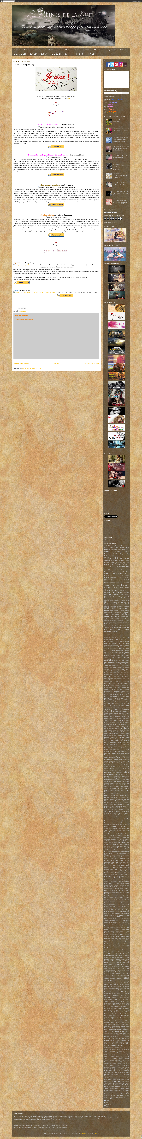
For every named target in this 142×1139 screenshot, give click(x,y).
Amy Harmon (116, 662)
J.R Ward (126, 808)
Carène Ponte (119, 707)
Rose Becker (114, 1012)
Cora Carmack (108, 730)
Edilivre (114, 556)
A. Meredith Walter (109, 637)
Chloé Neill (108, 718)
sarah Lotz (126, 1097)
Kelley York (122, 862)
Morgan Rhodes (112, 968)
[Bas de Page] (141, 1138)
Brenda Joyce (116, 696)
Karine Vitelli (116, 853)
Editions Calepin (124, 560)
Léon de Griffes (112, 915)
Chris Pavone (117, 718)
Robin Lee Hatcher (123, 1008)
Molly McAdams (120, 962)
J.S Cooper (107, 809)
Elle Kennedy (112, 748)
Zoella (124, 1095)
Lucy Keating (122, 908)
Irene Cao (109, 802)
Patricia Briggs (114, 988)
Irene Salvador (115, 802)
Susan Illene (107, 1058)
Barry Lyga (112, 687)
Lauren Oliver (113, 881)
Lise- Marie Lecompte (121, 899)
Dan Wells (126, 735)
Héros (59, 50)
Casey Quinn (126, 707)
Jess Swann (126, 830)
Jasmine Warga (116, 819)
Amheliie (108, 659)
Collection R (109, 554)
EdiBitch (107, 556)
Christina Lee (114, 722)
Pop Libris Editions (117, 614)
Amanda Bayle (118, 654)
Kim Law (126, 867)
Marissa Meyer (120, 936)
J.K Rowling (120, 808)
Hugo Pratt (126, 799)
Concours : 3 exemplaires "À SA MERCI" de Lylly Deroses (120, 193)
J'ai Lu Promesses (115, 596)
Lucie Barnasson (113, 906)
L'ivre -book (112, 598)
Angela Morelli (120, 671)
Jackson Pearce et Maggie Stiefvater (114, 811)
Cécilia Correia (108, 732)
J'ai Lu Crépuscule (113, 594)
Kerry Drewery (116, 865)
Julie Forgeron (112, 844)
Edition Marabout (123, 556)
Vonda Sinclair (108, 1092)
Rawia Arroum (107, 1003)
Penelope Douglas (109, 992)
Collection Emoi (121, 552)
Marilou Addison (124, 931)
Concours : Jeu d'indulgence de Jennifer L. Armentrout (120, 175)
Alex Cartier (119, 645)
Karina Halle (125, 851)
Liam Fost (124, 890)
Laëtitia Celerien (108, 885)
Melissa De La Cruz (123, 950)
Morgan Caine (120, 966)
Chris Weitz (125, 718)
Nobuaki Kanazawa (116, 978)
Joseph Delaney (121, 837)
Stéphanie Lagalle (109, 1056)
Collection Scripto (119, 554)
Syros (121, 618)
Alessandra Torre (111, 645)
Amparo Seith (117, 660)
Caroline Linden (112, 707)
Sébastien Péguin (121, 1063)
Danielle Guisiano (110, 737)
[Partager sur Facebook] (23, 308)
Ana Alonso (118, 665)
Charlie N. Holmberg (114, 716)
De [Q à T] (79, 54)
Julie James (126, 844)
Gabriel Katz (121, 781)
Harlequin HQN (111, 588)
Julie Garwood (120, 844)
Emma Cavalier (119, 755)
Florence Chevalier (114, 774)
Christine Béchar (123, 722)
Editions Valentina (110, 577)
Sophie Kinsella (108, 1047)
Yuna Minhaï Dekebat (119, 1093)
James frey (107, 815)
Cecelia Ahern (113, 713)
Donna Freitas (125, 742)
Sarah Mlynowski (124, 1028)
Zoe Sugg (120, 1095)
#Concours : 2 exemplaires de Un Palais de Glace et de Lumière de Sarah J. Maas (121, 166)
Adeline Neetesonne (112, 643)
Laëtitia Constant (119, 885)
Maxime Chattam (113, 946)
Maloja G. (126, 920)
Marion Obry (119, 934)
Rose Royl (111, 1013)
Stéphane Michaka (109, 1053)
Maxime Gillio (120, 946)
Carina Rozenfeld (115, 703)
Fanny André (108, 772)
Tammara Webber (116, 1067)
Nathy (123, 973)
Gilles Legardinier (115, 790)
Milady (107, 608)
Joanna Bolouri (108, 834)
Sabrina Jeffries (109, 1019)
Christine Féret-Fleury (110, 724)
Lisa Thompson (111, 899)
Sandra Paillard (115, 1022)
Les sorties (22, 311)
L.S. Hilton (111, 874)
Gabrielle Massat (114, 783)
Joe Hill (106, 835)
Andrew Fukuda (124, 667)
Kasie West (123, 853)
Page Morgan (125, 984)
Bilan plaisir (98, 50)
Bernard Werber (116, 693)
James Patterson (124, 813)
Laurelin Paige (112, 880)
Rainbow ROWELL (114, 1001)
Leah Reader (114, 887)
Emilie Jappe (107, 753)
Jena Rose (112, 824)
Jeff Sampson (123, 822)
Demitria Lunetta (114, 740)
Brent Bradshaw (125, 696)
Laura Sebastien (108, 878)
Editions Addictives (113, 558)
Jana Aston (107, 817)
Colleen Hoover (123, 728)
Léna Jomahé (122, 913)
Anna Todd (125, 674)
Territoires (112, 620)
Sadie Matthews (120, 1019)
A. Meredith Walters (120, 637)
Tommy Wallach (112, 1079)
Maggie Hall (112, 920)
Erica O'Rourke (121, 765)
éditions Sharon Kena (119, 629)
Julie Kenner (115, 846)
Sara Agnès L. (116, 1024)
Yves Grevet (113, 1095)
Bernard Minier (125, 691)
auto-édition (117, 622)
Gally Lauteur (124, 785)
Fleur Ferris (122, 772)
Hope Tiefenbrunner (119, 799)
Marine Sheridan (117, 933)
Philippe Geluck (112, 993)
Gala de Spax (114, 785)
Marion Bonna (125, 933)
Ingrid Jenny (124, 801)
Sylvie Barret (115, 1062)
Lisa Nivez (120, 897)
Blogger (96, 1133)
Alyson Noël (108, 654)
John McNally (112, 837)
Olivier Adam (120, 983)
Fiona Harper (116, 772)
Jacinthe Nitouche (123, 809)
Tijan (105, 1077)
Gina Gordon (113, 792)
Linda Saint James (124, 894)
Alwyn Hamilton (124, 652)
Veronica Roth (120, 1085)
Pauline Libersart (123, 990)
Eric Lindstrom (112, 764)
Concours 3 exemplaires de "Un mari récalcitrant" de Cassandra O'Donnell (120, 202)
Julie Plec (123, 846)
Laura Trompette (119, 878)
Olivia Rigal (114, 983)
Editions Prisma (124, 575)
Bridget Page (108, 698)
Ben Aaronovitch (115, 691)
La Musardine (113, 602)
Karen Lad (126, 849)
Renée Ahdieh (125, 1005)
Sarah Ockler (125, 1029)
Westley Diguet (125, 1092)
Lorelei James (123, 901)
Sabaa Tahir (125, 1017)
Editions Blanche (114, 560)
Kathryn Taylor (114, 860)
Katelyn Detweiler (119, 858)
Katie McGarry (124, 860)
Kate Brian (107, 856)
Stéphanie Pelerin (119, 1056)
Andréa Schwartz (108, 669)
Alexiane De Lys (123, 647)
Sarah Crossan (113, 1026)
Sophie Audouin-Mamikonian (112, 1044)
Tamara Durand (121, 1065)
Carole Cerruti (108, 705)
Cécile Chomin (124, 730)
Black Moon (114, 547)
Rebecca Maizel (125, 1003)
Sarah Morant (108, 1029)
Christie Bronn (117, 720)
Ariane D (111, 681)
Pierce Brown (120, 993)
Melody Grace (111, 954)
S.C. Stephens (121, 1015)
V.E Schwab (125, 1081)
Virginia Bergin (120, 1088)
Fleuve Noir (119, 582)
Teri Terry (126, 1070)
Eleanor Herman (112, 746)
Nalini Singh (112, 972)
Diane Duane (108, 742)
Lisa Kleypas (114, 897)
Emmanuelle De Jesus (115, 761)
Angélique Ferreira (114, 672)
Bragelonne (114, 549)
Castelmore (121, 549)
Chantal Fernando (109, 715)
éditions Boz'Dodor (124, 626)
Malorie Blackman (109, 922)
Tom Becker (123, 1077)
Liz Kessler (110, 901)
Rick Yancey (122, 1006)
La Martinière (113, 600)
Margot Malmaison (115, 924)
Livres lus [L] (56, 54)
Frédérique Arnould (109, 779)
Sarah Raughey (108, 1031)
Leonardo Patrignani (113, 888)
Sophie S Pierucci (124, 1047)
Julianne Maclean (108, 842)
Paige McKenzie (108, 986)
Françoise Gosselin (124, 778)
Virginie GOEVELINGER (115, 1090)
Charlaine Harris (119, 715)
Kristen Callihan (108, 873)
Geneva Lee (107, 788)
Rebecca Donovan (116, 1003)
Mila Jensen (115, 961)
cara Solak (116, 1097)
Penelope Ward (119, 992)
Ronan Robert (107, 1012)
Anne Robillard (118, 678)
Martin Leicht (121, 938)
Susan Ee (126, 1056)
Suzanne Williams (114, 1060)
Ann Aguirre (123, 672)
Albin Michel (112, 546)
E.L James (122, 744)
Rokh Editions (121, 616)
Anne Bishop (125, 676)
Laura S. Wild (125, 876)
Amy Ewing (108, 662)
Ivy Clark (112, 806)
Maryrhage (108, 942)
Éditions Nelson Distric (113, 625)
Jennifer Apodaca (119, 824)
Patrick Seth (123, 988)
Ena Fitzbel (112, 763)
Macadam (119, 606)
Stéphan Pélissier (125, 1051)
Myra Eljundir (121, 968)
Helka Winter (121, 797)
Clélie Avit (114, 728)
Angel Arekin (125, 669)
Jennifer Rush (125, 828)
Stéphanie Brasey (116, 1054)
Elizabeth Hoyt (122, 746)
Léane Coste (107, 913)
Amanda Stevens (115, 655)
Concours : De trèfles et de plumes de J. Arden (120, 183)
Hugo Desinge (124, 587)
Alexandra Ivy (113, 647)
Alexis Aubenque (108, 648)
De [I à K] (44, 54)
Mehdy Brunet (121, 948)
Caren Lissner (125, 701)
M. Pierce (126, 915)
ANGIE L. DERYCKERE (116, 639)
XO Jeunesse (108, 622)
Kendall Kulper (112, 864)
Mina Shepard (111, 962)
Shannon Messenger (110, 1036)
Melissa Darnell (112, 950)
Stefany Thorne (116, 1049)
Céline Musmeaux (120, 733)
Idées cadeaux (48, 50)
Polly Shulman (119, 995)
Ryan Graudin (112, 1015)
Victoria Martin (125, 1086)
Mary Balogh (110, 940)
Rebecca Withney (108, 1005)
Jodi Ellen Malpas (124, 834)
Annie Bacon (108, 680)
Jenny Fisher (108, 830)
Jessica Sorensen (109, 832)
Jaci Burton (114, 809)
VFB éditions (118, 620)
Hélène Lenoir (107, 801)
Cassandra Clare (111, 709)
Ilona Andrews (115, 801)
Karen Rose (119, 851)
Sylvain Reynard (125, 1060)
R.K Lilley (113, 997)
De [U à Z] (91, 54)
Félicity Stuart (112, 781)
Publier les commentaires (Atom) (32, 368)
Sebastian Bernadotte (123, 1035)
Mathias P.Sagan (117, 942)
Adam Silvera (121, 641)
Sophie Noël (116, 1047)
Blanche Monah (114, 694)
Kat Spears (112, 855)
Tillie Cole (110, 1078)
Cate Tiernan (122, 711)
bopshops (83, 1133)
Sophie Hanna (107, 1046)
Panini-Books (118, 612)
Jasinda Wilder (108, 819)
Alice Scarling (107, 650)
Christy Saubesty (121, 724)
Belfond (106, 547)
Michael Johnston (109, 957)
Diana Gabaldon (124, 740)
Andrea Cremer (108, 667)
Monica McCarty (122, 964)
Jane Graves (126, 816)
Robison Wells (118, 1010)
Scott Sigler (122, 1033)
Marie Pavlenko (120, 929)
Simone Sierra (112, 1040)
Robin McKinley (108, 1010)
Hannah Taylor (125, 794)
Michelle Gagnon (115, 959)
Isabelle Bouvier (113, 804)
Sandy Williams (108, 1024)
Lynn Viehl (118, 911)
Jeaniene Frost (115, 823)
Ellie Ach (119, 748)
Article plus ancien (91, 363)
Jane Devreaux (116, 817)
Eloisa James (112, 749)
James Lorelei (114, 813)
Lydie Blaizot (122, 910)
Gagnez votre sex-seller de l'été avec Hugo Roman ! (121, 129)
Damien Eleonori (108, 735)
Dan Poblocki (118, 735)
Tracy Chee (110, 1081)
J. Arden (118, 806)
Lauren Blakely (121, 879)
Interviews (86, 50)
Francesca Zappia (113, 778)
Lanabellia (126, 874)
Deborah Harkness (109, 739)
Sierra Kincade (119, 1038)
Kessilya (106, 867)
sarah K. (121, 1097)
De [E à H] (33, 54)
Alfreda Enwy (117, 648)
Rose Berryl (122, 1012)
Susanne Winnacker (118, 1058)
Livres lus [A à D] (20, 54)
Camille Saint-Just (117, 701)
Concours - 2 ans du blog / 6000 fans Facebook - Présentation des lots (121, 139)
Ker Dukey (126, 864)
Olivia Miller (107, 983)
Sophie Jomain (116, 1046)
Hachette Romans (120, 585)
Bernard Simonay (108, 693)
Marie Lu (112, 929)
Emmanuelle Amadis (116, 759)
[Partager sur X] (22, 308)
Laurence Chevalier (114, 883)
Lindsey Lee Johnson (117, 895)
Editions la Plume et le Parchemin (114, 581)
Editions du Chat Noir (123, 577)
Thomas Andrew (109, 1076)
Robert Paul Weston (112, 1008)
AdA (105, 546)
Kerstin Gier (125, 865)
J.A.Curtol (113, 808)
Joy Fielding (119, 839)
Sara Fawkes (125, 1024)
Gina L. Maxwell (123, 792)
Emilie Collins (125, 751)
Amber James (109, 657)
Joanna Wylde (116, 834)
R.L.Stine (119, 997)
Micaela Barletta (124, 955)
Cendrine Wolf (124, 713)
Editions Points (114, 575)
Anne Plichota (108, 678)
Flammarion (112, 582)
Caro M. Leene (125, 703)
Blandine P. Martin (124, 694)
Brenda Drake (108, 696)
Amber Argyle (125, 655)
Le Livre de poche (123, 602)
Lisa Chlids (126, 895)
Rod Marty (126, 1010)
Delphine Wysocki (120, 739)
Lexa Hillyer (122, 888)
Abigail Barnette (113, 641)
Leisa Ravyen (122, 887)
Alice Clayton (125, 648)
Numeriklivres (108, 612)
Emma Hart (107, 759)
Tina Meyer (117, 1077)
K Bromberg (112, 848)
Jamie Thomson (125, 815)
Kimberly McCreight (119, 869)
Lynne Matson (125, 911)
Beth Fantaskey (125, 693)
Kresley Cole (114, 871)
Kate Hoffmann (122, 857)
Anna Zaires (116, 676)
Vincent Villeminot (110, 1088)
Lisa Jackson (107, 897)
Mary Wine (126, 940)
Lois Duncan (116, 901)
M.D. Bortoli (107, 917)
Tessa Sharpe (114, 1072)
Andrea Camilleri (125, 665)
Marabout (126, 606)
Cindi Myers (110, 726)
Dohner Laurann (116, 742)
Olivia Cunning (125, 981)
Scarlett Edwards (114, 1033)
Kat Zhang (117, 855)
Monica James (111, 964)
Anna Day (119, 674)
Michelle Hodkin (124, 959)
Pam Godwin (117, 986)
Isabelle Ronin (122, 804)
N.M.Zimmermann (120, 970)
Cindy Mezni (116, 726)
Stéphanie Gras (125, 1054)
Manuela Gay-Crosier (119, 922)
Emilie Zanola (125, 753)
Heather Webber (120, 795)
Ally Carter (107, 652)
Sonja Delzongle (124, 1042)
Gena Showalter (124, 786)
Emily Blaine (108, 755)
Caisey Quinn (108, 702)
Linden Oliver (107, 895)
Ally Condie (115, 652)
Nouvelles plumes (124, 610)
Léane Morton (115, 913)
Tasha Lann (112, 1070)
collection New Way (114, 624)
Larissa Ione (108, 876)
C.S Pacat (126, 700)
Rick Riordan (115, 1006)
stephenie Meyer (109, 1099)
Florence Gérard (108, 776)
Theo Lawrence (114, 1074)
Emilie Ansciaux (115, 751)
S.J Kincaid (118, 1017)
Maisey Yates (119, 920)
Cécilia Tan (116, 732)
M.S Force (119, 917)
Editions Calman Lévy (110, 562)
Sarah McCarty (114, 1028)
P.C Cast (119, 984)
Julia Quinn (125, 841)
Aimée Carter (121, 643)
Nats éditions (114, 610)
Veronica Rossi (112, 1085)
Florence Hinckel (119, 776)
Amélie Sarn (111, 665)
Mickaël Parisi (107, 961)
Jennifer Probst (117, 828)
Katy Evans (114, 862)
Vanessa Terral (121, 1083)
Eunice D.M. (114, 768)
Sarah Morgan (116, 1029)
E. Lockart (116, 744)
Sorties (76, 50)
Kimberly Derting (108, 869)
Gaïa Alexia (116, 786)
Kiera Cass (112, 867)
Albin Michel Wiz (123, 546)
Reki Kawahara (117, 1005)
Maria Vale (125, 926)
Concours (37, 50)
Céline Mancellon (109, 733)
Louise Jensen (112, 904)
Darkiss (126, 554)
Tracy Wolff (118, 1081)
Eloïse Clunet (121, 749)
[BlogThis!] (20, 308)
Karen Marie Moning (110, 851)
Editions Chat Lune (123, 562)
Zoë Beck (110, 1097)
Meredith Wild (120, 954)
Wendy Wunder (117, 1092)
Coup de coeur (111, 50)
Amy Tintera (111, 664)
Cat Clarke (115, 711)
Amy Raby (123, 662)
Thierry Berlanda (124, 1074)
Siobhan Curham (120, 1040)
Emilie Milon (116, 753)
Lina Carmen (115, 894)
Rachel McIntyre (108, 999)
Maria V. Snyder (116, 926)
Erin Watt (121, 766)
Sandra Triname (125, 1022)
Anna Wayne (108, 676)
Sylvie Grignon (112, 1063)
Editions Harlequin (122, 564)
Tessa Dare (107, 1072)
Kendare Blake (119, 864)
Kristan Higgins (124, 871)
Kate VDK (110, 858)
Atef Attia (119, 683)
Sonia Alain (114, 1042)
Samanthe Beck (122, 1021)
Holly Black (111, 799)
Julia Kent (119, 840)
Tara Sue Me (107, 1069)
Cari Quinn (107, 703)
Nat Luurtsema (120, 972)
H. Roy (117, 794)
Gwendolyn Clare (109, 794)
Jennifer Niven (108, 828)
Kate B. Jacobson (125, 855)
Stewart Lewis (117, 1051)
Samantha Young (113, 1021)
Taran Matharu (121, 1069)
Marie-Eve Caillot (114, 931)
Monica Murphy (109, 966)
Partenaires (124, 50)
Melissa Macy (114, 952)
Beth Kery (106, 694)
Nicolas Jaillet (122, 975)
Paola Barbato (125, 986)
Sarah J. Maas (121, 1026)
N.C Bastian (111, 970)
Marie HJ (123, 927)
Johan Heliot (112, 835)
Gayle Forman (108, 786)
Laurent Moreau (125, 883)
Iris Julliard (122, 802)
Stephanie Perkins (109, 1051)
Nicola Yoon (115, 975)
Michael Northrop (119, 957)
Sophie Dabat (125, 1044)
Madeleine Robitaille (118, 918)
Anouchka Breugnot (119, 679)
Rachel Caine (125, 997)
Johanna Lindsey (121, 835)
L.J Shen (124, 873)
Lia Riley (118, 890)
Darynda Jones (124, 737)
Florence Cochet (125, 774)
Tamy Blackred (125, 1067)
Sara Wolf (107, 1026)
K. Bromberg (121, 848)
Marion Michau (109, 934)
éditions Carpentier (108, 627)
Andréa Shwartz (116, 669)
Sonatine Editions (114, 618)
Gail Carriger (122, 783)
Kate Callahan (113, 856)
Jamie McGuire (115, 815)
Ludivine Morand (114, 910)
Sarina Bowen (119, 1031)
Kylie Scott (116, 873)
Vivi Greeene (126, 1090)
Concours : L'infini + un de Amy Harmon (120, 156)
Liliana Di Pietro (118, 892)
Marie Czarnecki (116, 927)
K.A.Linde (112, 849)
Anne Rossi (126, 678)
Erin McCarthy (113, 766)
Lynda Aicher (111, 911)
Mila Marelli (122, 961)
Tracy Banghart (121, 1079)
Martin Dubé (114, 938)
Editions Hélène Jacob (110, 567)
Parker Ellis (107, 988)
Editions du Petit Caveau (111, 579)
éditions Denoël (119, 627)
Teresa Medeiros (119, 1070)
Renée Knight (107, 1006)
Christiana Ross (108, 720)
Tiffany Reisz (125, 1076)
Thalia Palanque (121, 1072)
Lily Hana (107, 894)
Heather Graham (109, 795)
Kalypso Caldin (119, 849)
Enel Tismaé (121, 763)
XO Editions (125, 620)
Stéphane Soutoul (123, 1053)
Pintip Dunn (112, 995)
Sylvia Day (107, 1062)
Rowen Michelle (119, 1013)
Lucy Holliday (113, 908)
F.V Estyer (126, 770)
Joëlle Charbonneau (110, 841)
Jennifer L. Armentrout (119, 826)
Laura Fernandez (116, 876)
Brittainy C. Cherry (119, 698)
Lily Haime (126, 892)
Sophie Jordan (125, 1046)
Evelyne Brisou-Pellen (115, 770)
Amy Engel (125, 660)
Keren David (107, 865)
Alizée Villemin (116, 650)
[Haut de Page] (141, 1136)
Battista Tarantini (121, 687)
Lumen (113, 606)
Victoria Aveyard (114, 1086)
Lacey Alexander (119, 874)
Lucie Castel (122, 906)
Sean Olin (113, 1035)
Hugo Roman (111, 590)
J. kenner (123, 806)
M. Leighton (120, 915)
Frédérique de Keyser (120, 779)
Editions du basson (124, 579)
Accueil (26, 50)
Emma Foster (112, 757)
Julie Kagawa (107, 846)
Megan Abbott (113, 948)
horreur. (124, 624)
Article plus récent (21, 363)
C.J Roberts (120, 700)
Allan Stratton (125, 650)
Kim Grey (120, 867)
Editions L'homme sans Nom (116, 570)
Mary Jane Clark (118, 940)
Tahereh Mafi (112, 1065)
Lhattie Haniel (111, 890)
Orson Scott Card (110, 984)
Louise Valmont (120, 904)
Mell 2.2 (121, 952)
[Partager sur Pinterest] (25, 308)
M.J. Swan (113, 917)
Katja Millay (107, 862)
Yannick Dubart (108, 1093)
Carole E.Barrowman (119, 705)
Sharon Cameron (121, 1036)
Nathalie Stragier (115, 973)
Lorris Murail (111, 903)
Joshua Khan (112, 839)
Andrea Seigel (116, 667)
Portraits (17, 50)
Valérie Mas (107, 1083)
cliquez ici (107, 540)
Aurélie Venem (114, 685)
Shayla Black (111, 1038)
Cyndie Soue (116, 730)
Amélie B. (118, 664)
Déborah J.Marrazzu (109, 744)
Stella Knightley (125, 1049)
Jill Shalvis (126, 832)
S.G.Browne (111, 1017)
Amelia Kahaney (123, 657)
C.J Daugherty (113, 700)
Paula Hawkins (113, 990)
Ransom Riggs (124, 1001)
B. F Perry (121, 685)
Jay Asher (123, 819)
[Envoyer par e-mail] (18, 308)
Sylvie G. (122, 1061)
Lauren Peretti (121, 881)
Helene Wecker (113, 797)
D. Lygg (126, 733)
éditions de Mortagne (110, 631)
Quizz (67, 50)
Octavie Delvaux (117, 981)
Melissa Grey (107, 952)
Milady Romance (117, 608)
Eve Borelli (122, 768)
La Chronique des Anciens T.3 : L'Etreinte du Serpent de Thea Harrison (121, 148)
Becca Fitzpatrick (117, 689)
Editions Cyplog (109, 564)
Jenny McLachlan (117, 830)
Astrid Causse (111, 683)
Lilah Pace (111, 892)
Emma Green (122, 757)
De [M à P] (68, 54)
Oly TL (126, 983)
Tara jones (114, 1069)
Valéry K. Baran (114, 1083)
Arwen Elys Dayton (120, 681)
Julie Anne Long (119, 842)
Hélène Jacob (122, 590)
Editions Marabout (122, 572)
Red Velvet (114, 616)
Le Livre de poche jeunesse (114, 604)
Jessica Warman (119, 832)
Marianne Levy (108, 927)
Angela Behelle (109, 671)
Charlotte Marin (125, 716)
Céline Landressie (124, 732)
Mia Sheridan (115, 955)
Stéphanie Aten (108, 1054)
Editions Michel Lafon (113, 574)
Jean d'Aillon (117, 821)
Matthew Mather (111, 944)
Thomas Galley (118, 1076)
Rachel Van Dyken (118, 999)
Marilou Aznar (108, 933)
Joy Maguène (126, 839)
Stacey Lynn (107, 1049)
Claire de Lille (107, 728)
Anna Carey (112, 674)
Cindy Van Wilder (124, 726)
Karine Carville (108, 853)
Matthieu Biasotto (120, 944)
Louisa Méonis (120, 903)
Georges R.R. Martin (118, 788)
